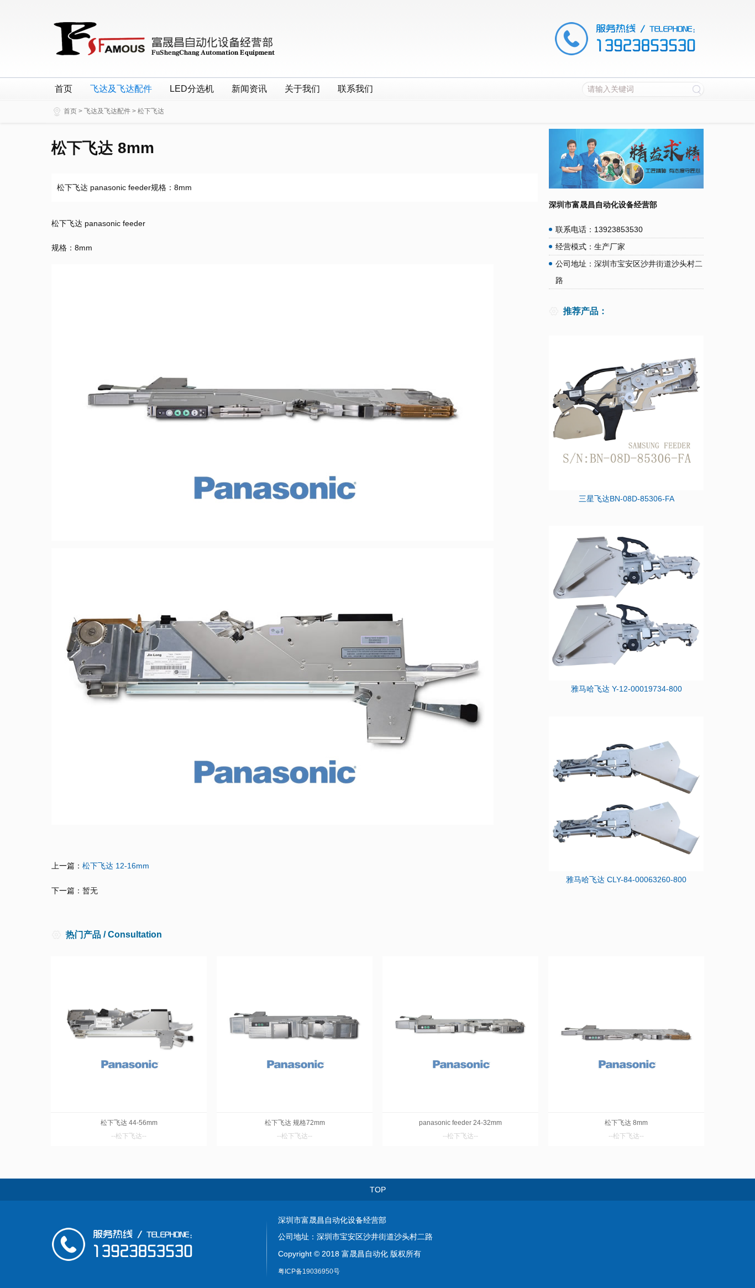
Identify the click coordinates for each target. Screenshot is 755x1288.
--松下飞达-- (128, 1136)
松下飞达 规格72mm (295, 1123)
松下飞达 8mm (626, 1123)
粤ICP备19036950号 (309, 1271)
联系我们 (355, 88)
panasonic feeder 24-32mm (460, 1123)
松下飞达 (151, 111)
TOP (378, 1189)
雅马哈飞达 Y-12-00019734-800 (626, 688)
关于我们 (302, 88)
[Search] (696, 89)
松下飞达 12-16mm (115, 865)
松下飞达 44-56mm (129, 1123)
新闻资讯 (249, 88)
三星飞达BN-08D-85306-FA (626, 498)
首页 (63, 88)
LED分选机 (192, 88)
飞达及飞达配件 (121, 88)
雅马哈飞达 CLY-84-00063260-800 (626, 879)
